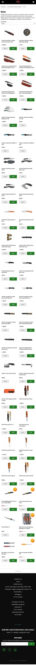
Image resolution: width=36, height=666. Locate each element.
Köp (13, 48)
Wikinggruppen (23, 660)
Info (5, 48)
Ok (31, 644)
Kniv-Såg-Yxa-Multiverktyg (14, 7)
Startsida (3, 7)
